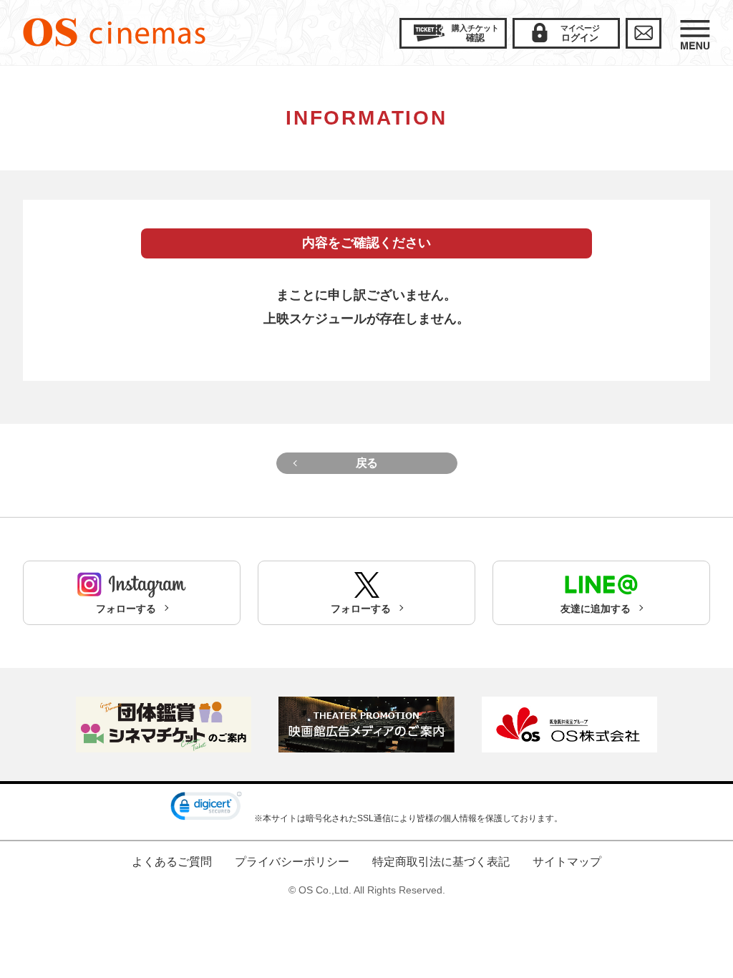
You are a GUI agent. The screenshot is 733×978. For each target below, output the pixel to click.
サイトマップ (567, 862)
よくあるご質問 (172, 862)
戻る (367, 463)
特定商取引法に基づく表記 (441, 862)
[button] (206, 808)
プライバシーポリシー (292, 862)
